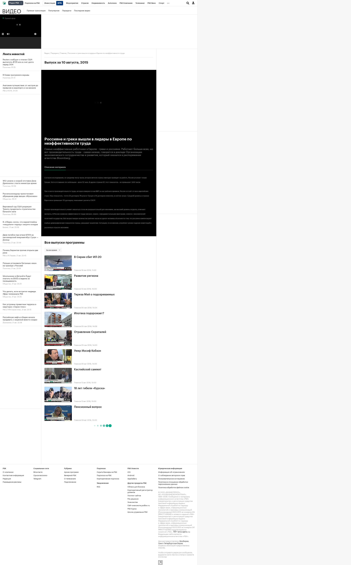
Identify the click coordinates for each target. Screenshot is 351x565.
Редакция (7, 478)
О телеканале (70, 478)
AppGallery (132, 478)
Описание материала (55, 166)
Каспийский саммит (87, 369)
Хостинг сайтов (134, 495)
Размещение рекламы (12, 481)
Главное (63, 53)
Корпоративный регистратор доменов (140, 490)
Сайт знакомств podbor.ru (139, 505)
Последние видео (82, 10)
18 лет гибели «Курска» (89, 388)
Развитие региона (86, 276)
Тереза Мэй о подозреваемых (94, 294)
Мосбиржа (184, 540)
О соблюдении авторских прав (171, 475)
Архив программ (71, 471)
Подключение (70, 481)
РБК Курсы (132, 508)
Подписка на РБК (104, 475)
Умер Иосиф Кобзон (87, 350)
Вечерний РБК (70, 475)
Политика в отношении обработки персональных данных (173, 482)
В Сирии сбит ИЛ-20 (87, 257)
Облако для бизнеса (136, 486)
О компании (8, 471)
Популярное (53, 10)
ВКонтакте (37, 471)
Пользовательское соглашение (171, 478)
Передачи (66, 10)
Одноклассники (40, 475)
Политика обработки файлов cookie (173, 487)
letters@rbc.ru (184, 531)
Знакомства (133, 501)
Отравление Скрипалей (90, 332)
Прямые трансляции (36, 10)
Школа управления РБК (138, 511)
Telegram (37, 478)
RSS (98, 486)
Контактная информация (13, 475)
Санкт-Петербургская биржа (170, 543)
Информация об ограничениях (171, 471)
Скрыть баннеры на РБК (107, 471)
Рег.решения (133, 498)
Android (131, 475)
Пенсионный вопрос (88, 407)
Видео (11, 10)
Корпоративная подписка (108, 478)
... (168, 2)
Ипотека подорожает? (89, 313)
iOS (129, 471)
